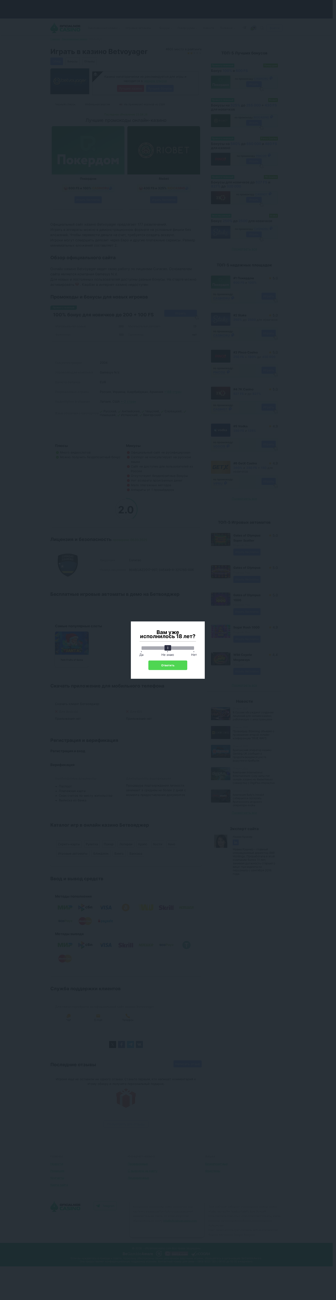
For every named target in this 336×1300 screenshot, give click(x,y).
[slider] (167, 648)
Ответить (167, 665)
